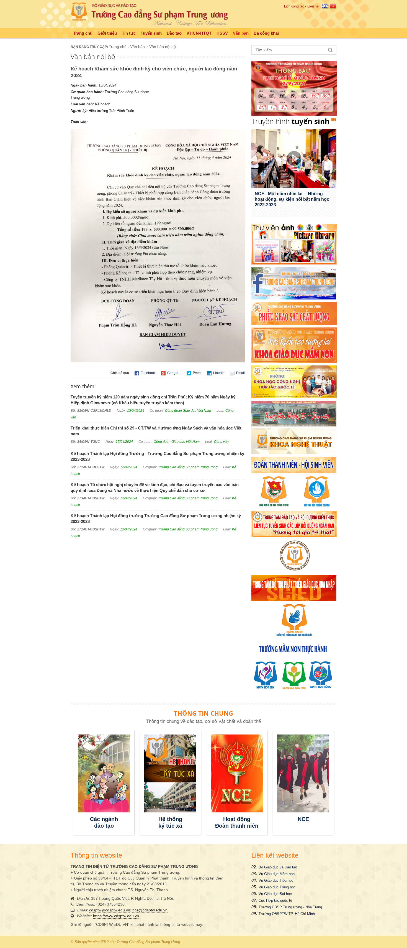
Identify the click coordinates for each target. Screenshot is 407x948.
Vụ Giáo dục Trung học (277, 887)
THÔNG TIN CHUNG (203, 713)
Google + (173, 373)
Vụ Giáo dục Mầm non (277, 874)
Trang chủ (82, 33)
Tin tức (129, 33)
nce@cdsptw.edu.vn (150, 910)
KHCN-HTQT (199, 33)
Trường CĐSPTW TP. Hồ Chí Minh (287, 914)
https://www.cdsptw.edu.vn (116, 916)
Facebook (148, 373)
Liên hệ (313, 6)
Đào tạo (174, 33)
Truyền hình (290, 121)
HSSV (222, 33)
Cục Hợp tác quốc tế (275, 900)
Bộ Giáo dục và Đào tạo (278, 867)
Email (240, 373)
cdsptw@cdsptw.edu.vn (109, 910)
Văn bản (241, 33)
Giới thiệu (107, 33)
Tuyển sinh (151, 33)
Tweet (197, 373)
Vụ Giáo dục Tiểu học (276, 880)
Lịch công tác (294, 6)
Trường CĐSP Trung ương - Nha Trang (290, 907)
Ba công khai (266, 33)
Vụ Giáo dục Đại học (275, 894)
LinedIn (218, 373)
